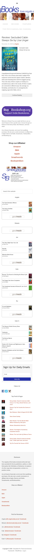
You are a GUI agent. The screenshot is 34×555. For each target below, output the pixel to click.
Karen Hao (5, 347)
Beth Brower (5, 287)
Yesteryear (5, 332)
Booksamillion (17, 161)
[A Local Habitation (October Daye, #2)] (30, 310)
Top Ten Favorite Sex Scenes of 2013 (19, 443)
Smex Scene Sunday (15, 416)
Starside (4, 248)
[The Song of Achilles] (30, 212)
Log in (24, 550)
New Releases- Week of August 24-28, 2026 (21, 412)
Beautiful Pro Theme (19, 548)
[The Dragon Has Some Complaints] (30, 283)
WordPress (18, 550)
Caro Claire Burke (6, 333)
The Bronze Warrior (7, 338)
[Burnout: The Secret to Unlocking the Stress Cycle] (30, 278)
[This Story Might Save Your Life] (30, 246)
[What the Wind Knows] (30, 258)
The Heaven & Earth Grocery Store (11, 326)
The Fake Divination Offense (9, 202)
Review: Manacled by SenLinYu (18, 425)
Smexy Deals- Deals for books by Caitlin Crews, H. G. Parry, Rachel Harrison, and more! (20, 402)
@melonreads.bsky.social (14, 523)
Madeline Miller (6, 210)
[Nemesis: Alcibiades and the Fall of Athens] (30, 353)
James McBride (6, 327)
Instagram (6, 534)
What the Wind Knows (7, 254)
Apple (17, 154)
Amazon (17, 146)
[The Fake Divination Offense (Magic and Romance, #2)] (30, 206)
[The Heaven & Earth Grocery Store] (30, 329)
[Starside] (30, 252)
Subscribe (17, 379)
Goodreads (23, 519)
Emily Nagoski (5, 276)
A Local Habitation (6, 306)
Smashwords (17, 157)
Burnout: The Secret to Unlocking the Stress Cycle (14, 274)
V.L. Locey (5, 339)
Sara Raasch (5, 204)
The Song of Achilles (7, 208)
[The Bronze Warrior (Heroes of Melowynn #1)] (30, 341)
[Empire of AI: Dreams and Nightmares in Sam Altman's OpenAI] (30, 347)
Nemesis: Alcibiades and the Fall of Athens (12, 350)
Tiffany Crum (5, 244)
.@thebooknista (8, 527)
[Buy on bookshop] (17, 116)
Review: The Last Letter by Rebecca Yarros (21, 434)
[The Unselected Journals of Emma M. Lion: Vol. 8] (30, 289)
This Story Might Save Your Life (10, 242)
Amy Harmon (5, 256)
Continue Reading (17, 95)
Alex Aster (5, 250)
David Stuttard (6, 351)
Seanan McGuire (6, 307)
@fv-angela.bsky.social (12, 519)
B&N (17, 150)
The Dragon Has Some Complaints (11, 280)
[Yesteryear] (30, 335)
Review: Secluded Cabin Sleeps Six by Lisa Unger (15, 39)
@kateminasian (9, 531)
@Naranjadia (10, 538)
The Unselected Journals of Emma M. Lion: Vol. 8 (14, 286)
